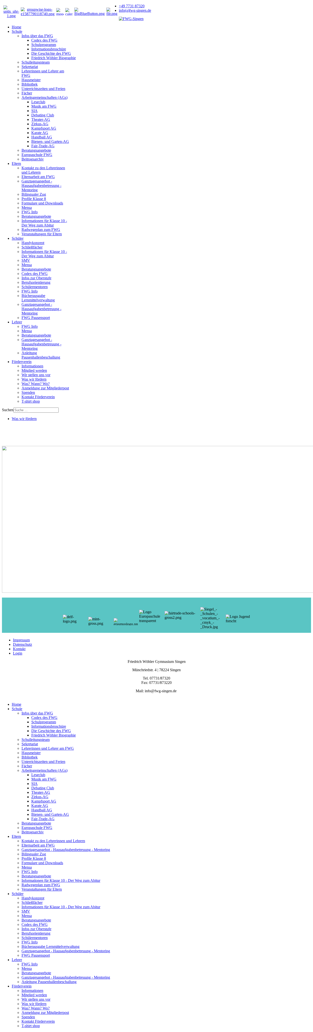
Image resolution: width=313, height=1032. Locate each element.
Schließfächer (32, 247)
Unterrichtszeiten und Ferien (43, 89)
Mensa (27, 207)
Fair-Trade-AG (43, 146)
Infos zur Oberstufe (36, 278)
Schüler (17, 238)
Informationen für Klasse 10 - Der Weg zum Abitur (44, 223)
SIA (34, 111)
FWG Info (30, 212)
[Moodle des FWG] (60, 11)
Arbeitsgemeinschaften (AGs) (44, 97)
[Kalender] (69, 11)
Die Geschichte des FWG (51, 53)
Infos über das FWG (37, 36)
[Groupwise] (38, 14)
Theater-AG (40, 119)
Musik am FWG (43, 106)
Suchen (7, 410)
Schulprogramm (43, 45)
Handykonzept (33, 243)
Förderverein (22, 362)
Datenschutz (22, 644)
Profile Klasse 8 (34, 199)
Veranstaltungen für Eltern (42, 234)
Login (17, 653)
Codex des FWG (44, 40)
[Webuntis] (11, 16)
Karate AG (39, 133)
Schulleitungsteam (36, 62)
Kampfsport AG (43, 128)
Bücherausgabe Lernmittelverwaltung (38, 298)
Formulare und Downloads (42, 203)
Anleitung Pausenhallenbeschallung (41, 355)
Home (16, 27)
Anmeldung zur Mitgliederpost (45, 388)
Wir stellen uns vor (36, 375)
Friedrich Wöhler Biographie (53, 58)
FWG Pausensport (36, 318)
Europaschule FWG (37, 155)
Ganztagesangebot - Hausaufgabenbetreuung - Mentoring (41, 185)
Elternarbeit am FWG (38, 177)
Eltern (16, 163)
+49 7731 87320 (132, 6)
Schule (17, 31)
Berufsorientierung (36, 282)
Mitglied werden (34, 370)
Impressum (21, 640)
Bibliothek (30, 84)
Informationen (32, 366)
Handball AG (41, 137)
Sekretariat (30, 67)
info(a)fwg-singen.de (135, 10)
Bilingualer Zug (34, 194)
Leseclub (38, 102)
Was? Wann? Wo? (36, 384)
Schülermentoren (35, 287)
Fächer (27, 93)
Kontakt (19, 649)
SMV (26, 260)
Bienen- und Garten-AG (50, 141)
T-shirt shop (31, 401)
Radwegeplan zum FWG (41, 229)
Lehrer (17, 322)
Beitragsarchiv (33, 159)
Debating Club (42, 115)
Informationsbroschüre (48, 49)
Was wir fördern (34, 379)
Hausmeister (31, 80)
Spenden (28, 392)
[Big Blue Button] (89, 13)
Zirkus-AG (39, 124)
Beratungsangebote (36, 150)
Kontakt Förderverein (38, 397)
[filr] (111, 13)
